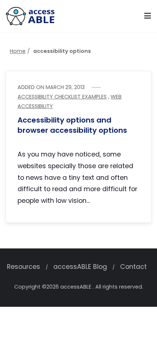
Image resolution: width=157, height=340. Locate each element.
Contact (133, 266)
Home (18, 51)
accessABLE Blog (80, 266)
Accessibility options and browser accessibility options (72, 125)
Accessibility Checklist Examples (62, 96)
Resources (23, 266)
